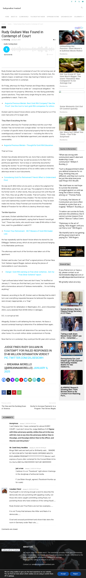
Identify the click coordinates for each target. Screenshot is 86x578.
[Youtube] (82, 1)
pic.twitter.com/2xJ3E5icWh (23, 357)
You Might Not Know (37, 16)
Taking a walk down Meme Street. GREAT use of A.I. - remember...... (71, 336)
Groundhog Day (66, 16)
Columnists (78, 16)
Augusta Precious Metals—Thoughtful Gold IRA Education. (28, 145)
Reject (75, 574)
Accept (63, 574)
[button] (81, 8)
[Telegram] (26, 380)
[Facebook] (71, 1)
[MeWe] (39, 380)
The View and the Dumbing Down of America (14, 407)
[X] (79, 1)
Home (7, 16)
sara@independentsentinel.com (43, 564)
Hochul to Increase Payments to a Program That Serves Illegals (43, 407)
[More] (43, 380)
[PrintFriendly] (34, 380)
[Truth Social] (12, 380)
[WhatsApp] (19, 392)
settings (11, 576)
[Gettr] (21, 380)
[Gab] (17, 380)
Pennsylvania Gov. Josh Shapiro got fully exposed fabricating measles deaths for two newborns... (71, 363)
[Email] (30, 380)
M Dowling (7, 40)
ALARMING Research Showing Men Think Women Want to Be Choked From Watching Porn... (70, 391)
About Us (14, 16)
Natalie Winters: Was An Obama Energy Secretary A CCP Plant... (71, 311)
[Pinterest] (75, 1)
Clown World (23, 16)
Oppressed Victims (53, 16)
